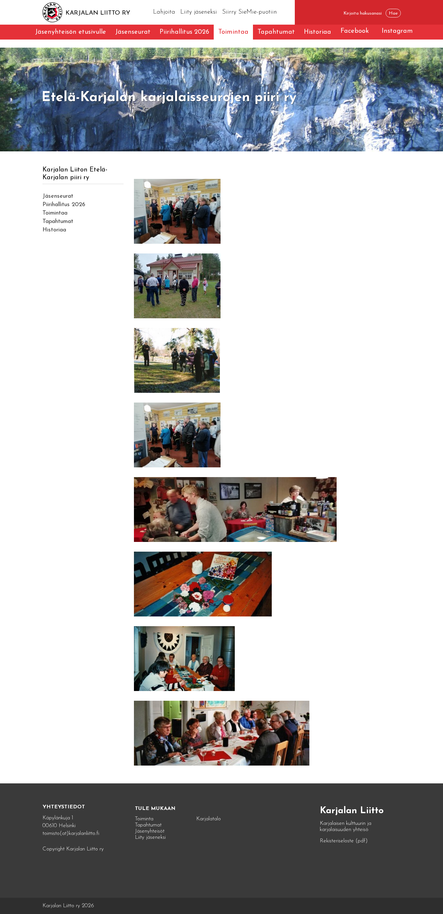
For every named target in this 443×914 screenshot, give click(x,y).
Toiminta (144, 819)
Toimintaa (233, 32)
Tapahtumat (276, 32)
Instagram (397, 31)
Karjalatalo (208, 819)
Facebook (355, 31)
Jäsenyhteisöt (149, 831)
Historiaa (317, 32)
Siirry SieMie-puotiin (249, 12)
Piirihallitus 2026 (184, 32)
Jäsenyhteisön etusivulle (70, 32)
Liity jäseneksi (198, 12)
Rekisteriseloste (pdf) (344, 841)
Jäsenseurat (132, 32)
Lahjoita (164, 12)
